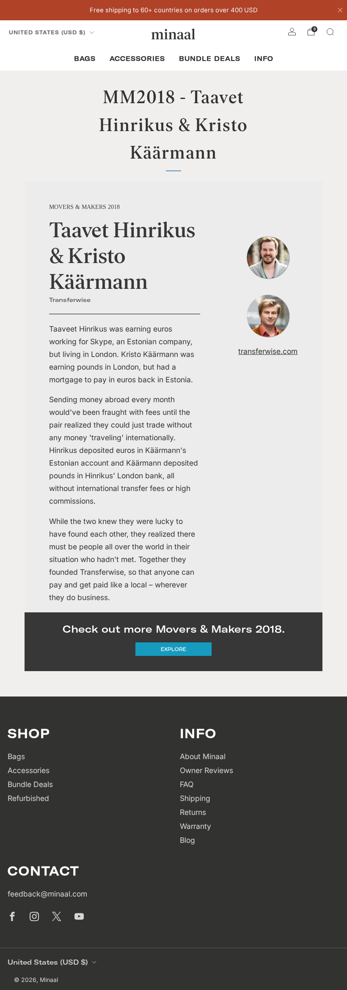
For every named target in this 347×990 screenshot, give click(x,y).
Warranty (195, 826)
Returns (193, 812)
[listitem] (173, 10)
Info (263, 59)
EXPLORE (173, 649)
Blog (187, 840)
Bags (85, 59)
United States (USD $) (47, 32)
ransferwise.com (269, 351)
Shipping (195, 798)
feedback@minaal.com (47, 893)
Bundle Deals (209, 59)
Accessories (137, 59)
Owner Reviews (206, 770)
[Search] (330, 31)
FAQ (186, 784)
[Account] (292, 31)
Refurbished (28, 798)
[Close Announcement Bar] (340, 10)
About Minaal (203, 756)
